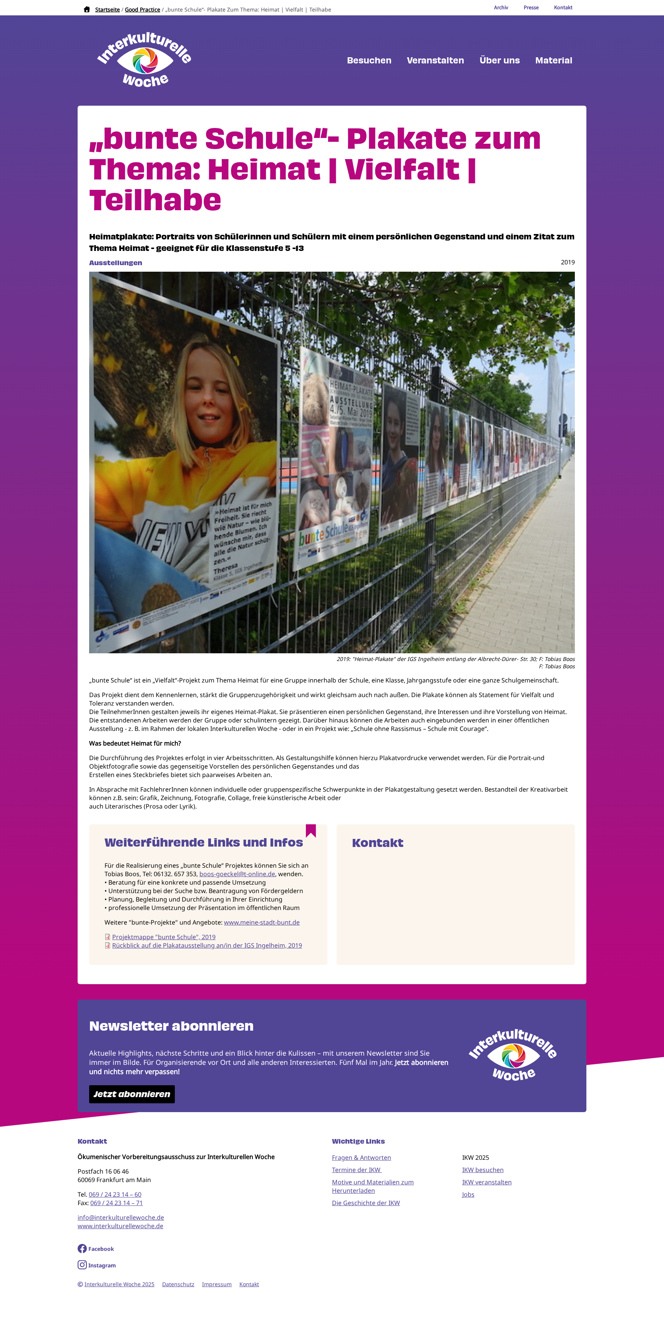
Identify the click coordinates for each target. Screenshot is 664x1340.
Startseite (107, 9)
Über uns (500, 60)
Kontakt (249, 1284)
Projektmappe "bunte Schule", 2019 (164, 937)
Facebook (101, 1248)
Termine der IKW (357, 1170)
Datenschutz (178, 1284)
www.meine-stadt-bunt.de (262, 922)
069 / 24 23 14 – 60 (115, 1194)
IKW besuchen (483, 1170)
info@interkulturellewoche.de (121, 1217)
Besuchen (369, 60)
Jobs (468, 1194)
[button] (332, 651)
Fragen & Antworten (361, 1157)
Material (554, 60)
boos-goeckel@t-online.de (237, 874)
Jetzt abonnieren (132, 1094)
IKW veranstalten (487, 1182)
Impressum (217, 1284)
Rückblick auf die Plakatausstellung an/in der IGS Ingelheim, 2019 (207, 945)
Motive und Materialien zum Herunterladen (373, 1186)
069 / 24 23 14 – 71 (116, 1203)
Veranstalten (435, 60)
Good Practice (142, 9)
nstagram (103, 1265)
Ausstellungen (115, 263)
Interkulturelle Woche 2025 (119, 1284)
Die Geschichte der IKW (366, 1203)
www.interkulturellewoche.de (120, 1226)
